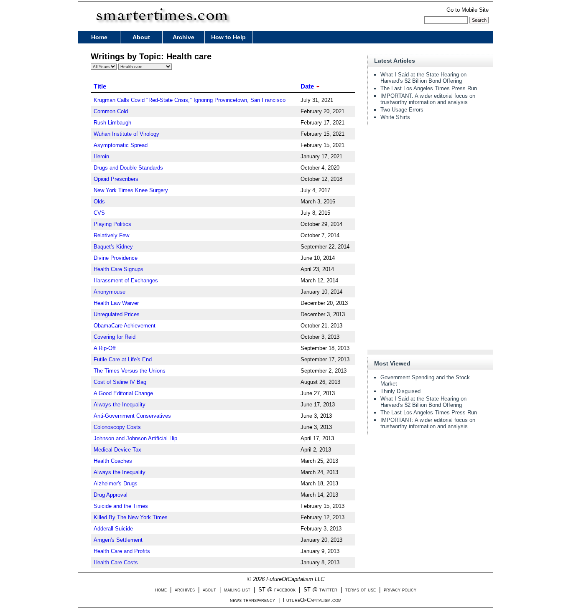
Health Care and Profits (122, 551)
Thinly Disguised (400, 391)
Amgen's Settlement (118, 540)
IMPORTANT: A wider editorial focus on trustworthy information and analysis (427, 99)
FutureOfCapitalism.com (312, 600)
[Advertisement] (430, 184)
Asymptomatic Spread (121, 145)
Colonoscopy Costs (117, 427)
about (209, 589)
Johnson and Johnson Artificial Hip (135, 438)
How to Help (228, 37)
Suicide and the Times (121, 506)
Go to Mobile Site (467, 10)
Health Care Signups (118, 269)
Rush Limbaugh (112, 122)
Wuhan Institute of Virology (126, 134)
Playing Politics (112, 224)
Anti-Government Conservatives (132, 416)
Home (99, 37)
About (141, 37)
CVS (99, 213)
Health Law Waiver (116, 303)
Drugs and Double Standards (128, 168)
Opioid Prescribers (116, 179)
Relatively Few (111, 235)
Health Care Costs (116, 562)
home (161, 589)
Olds (99, 201)
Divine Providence (116, 258)
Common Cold (111, 111)
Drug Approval (110, 495)
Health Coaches (113, 461)
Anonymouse (109, 292)
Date (308, 86)
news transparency (252, 600)
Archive (183, 37)
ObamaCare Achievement (124, 325)
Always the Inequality (119, 404)
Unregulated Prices (117, 314)
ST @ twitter (320, 589)
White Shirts (395, 117)
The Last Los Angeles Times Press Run (428, 88)
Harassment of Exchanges (126, 280)
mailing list (237, 589)
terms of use (360, 589)
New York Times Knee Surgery (131, 190)
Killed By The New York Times (131, 517)
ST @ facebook (277, 589)
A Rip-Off (105, 348)
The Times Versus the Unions (130, 371)
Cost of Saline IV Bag (120, 382)
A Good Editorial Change (123, 393)
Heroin (101, 156)
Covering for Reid (114, 337)
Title (100, 86)
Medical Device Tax (117, 450)
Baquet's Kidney (113, 247)
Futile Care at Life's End (123, 359)
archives (185, 589)
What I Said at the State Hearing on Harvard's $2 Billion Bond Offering (423, 77)
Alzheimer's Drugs (116, 483)
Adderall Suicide (113, 528)
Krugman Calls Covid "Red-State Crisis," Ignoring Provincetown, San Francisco (190, 100)
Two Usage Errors (401, 110)
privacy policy (400, 589)
